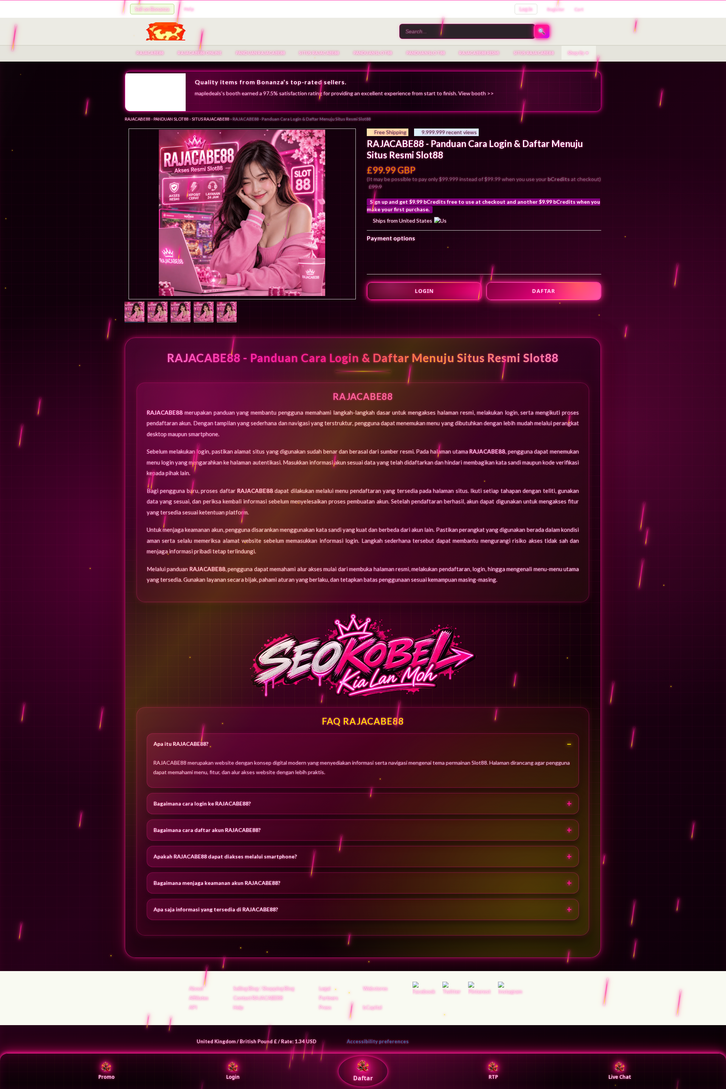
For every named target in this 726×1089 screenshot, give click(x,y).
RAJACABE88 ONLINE (199, 52)
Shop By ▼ (578, 52)
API (193, 1007)
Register (556, 9)
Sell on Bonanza (152, 9)
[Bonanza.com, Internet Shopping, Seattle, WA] (486, 1040)
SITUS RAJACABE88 (319, 52)
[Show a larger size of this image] (134, 313)
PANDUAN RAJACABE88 (260, 52)
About (196, 988)
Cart (578, 9)
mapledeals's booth (217, 93)
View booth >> (476, 93)
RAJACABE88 (150, 52)
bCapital (372, 1007)
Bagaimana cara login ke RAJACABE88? (202, 803)
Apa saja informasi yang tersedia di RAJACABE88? (216, 909)
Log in (526, 9)
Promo (106, 1077)
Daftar (363, 1078)
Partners (328, 998)
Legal (324, 988)
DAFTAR (543, 290)
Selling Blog (245, 988)
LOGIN (424, 290)
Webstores (375, 988)
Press (325, 1007)
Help (189, 8)
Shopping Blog (278, 988)
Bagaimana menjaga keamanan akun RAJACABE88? (217, 883)
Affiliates (198, 998)
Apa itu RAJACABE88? (181, 743)
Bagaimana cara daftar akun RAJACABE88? (207, 830)
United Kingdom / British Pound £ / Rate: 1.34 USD (256, 1041)
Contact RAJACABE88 (258, 998)
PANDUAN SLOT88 (373, 52)
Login (233, 1077)
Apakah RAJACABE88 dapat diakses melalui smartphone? (225, 856)
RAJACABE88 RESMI (479, 52)
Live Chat (619, 1077)
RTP (493, 1077)
